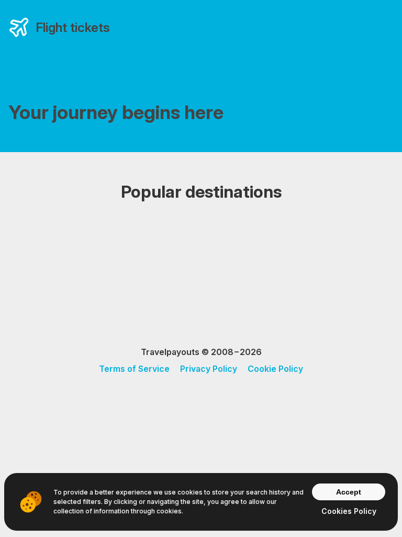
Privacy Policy (208, 368)
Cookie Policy (275, 368)
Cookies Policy (348, 511)
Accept (348, 492)
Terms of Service (134, 368)
